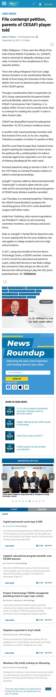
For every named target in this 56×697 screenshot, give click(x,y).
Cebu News (9, 13)
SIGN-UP (17, 379)
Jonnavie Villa (10, 526)
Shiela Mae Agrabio (11, 635)
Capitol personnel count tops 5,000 (22, 521)
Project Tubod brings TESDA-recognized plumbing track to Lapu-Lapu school (25, 594)
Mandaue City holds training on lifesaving (26, 663)
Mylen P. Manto (9, 37)
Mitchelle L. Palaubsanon (13, 600)
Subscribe (48, 4)
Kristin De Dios (10, 668)
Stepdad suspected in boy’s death (22, 630)
